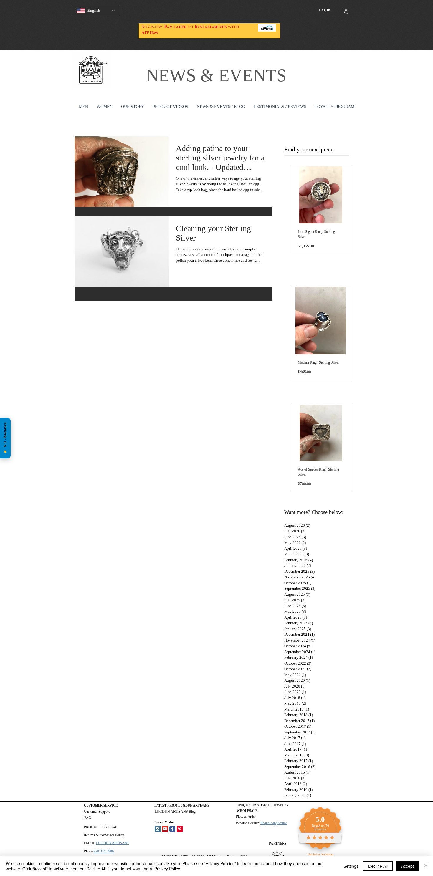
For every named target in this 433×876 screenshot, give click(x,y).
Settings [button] (350, 866)
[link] (346, 11)
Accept (407, 866)
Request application (273, 823)
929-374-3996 (104, 851)
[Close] (425, 866)
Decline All (378, 866)
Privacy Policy (167, 869)
